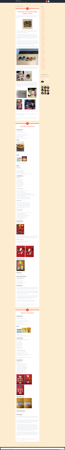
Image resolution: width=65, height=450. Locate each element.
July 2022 (43, 23)
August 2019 (43, 30)
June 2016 (43, 54)
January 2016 (43, 59)
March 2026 (43, 9)
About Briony (20, 445)
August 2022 (43, 22)
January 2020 (43, 29)
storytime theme (18, 305)
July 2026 (43, 8)
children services (18, 118)
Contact (45, 445)
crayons (22, 118)
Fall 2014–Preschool (27, 126)
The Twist (17, 274)
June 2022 (43, 24)
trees (21, 305)
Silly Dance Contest (18, 412)
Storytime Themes (30, 445)
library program (31, 118)
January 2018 (43, 44)
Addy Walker (24, 117)
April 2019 (43, 33)
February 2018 (43, 43)
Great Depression (26, 118)
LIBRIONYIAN (18, 0)
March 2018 (43, 42)
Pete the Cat (25, 439)
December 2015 (43, 60)
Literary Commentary (21, 358)
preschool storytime (33, 439)
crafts (35, 438)
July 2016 (43, 53)
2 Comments (25, 305)
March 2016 (43, 57)
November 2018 (43, 36)
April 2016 (43, 56)
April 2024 (43, 18)
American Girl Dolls (35, 117)
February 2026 (43, 10)
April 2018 (43, 41)
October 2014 (43, 68)
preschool (28, 439)
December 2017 (43, 45)
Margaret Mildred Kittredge (24, 30)
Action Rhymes (26, 438)
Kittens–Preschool (27, 313)
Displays (42, 445)
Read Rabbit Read (21, 372)
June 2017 (43, 48)
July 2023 (43, 21)
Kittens (20, 439)
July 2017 (43, 47)
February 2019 (43, 35)
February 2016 (43, 58)
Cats (28, 438)
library (22, 439)
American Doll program (29, 117)
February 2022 (43, 25)
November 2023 (43, 20)
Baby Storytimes (25, 445)
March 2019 (43, 34)
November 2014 (43, 67)
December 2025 (43, 12)
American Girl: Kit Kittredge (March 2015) (27, 12)
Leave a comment (25, 440)
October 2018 (43, 37)
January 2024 (43, 19)
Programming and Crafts (37, 445)
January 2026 (43, 11)
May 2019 (43, 32)
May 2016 (43, 55)
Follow (42, 81)
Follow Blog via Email (44, 74)
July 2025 (43, 13)
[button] (42, 87)
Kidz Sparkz (19, 186)
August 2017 (43, 46)
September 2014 (43, 69)
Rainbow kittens (18, 440)
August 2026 (43, 7)
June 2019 (43, 31)
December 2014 (43, 66)
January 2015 (43, 65)
